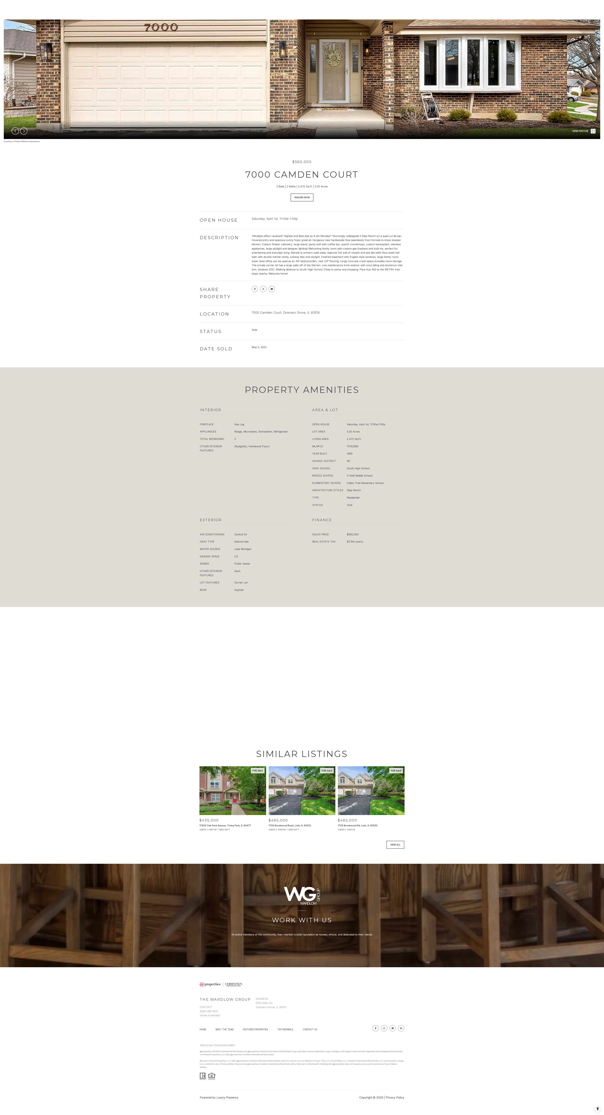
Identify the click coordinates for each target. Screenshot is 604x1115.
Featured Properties (255, 1029)
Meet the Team (224, 1029)
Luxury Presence (227, 1097)
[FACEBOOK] (375, 1028)
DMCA (232, 1045)
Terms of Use (206, 1045)
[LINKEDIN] (401, 1028)
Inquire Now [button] (302, 197)
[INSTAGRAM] (384, 1028)
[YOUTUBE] (392, 1028)
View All (395, 844)
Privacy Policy (221, 1045)
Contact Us (310, 1029)
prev (15, 131)
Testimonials (285, 1029)
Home (203, 1029)
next (23, 131)
